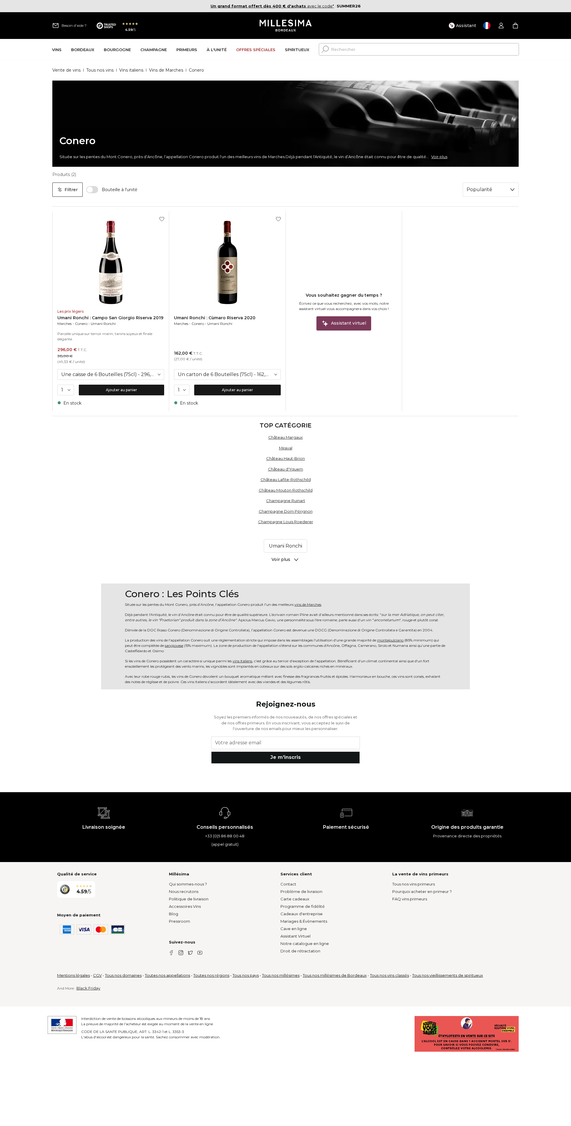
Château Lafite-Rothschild (286, 479)
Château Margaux (285, 437)
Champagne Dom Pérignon (286, 511)
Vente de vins (66, 70)
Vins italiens (131, 70)
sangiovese (174, 645)
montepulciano (390, 640)
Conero (81, 323)
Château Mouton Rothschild (286, 490)
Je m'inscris (285, 757)
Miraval (285, 448)
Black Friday (88, 988)
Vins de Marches (166, 70)
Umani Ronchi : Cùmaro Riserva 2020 (214, 317)
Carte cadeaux (294, 899)
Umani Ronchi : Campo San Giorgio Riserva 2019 (110, 317)
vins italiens (242, 661)
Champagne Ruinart (285, 500)
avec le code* (272, 6)
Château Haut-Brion (285, 458)
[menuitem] (57, 49)
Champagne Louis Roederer (285, 521)
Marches (64, 323)
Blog (173, 913)
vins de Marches (307, 604)
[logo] (286, 25)
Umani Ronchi (103, 323)
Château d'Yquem (285, 469)
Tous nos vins (100, 70)
